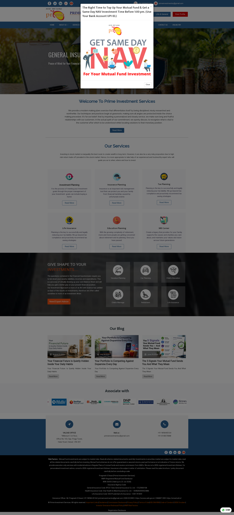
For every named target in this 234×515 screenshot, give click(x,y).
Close (148, 85)
